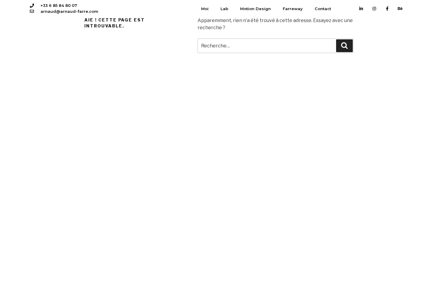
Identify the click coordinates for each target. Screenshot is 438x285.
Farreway (293, 8)
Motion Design (255, 8)
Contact (323, 8)
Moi (205, 8)
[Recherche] (344, 45)
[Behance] (400, 9)
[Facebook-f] (387, 9)
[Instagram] (374, 9)
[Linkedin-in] (361, 9)
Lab (224, 8)
